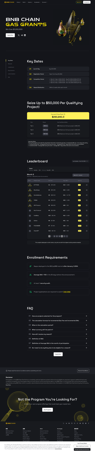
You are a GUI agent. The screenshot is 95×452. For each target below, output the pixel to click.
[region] (47, 446)
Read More (8, 385)
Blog (75, 431)
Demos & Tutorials (44, 431)
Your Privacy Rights (82, 443)
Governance (60, 438)
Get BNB (25, 432)
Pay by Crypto (26, 440)
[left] (49, 236)
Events (58, 431)
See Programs (47, 409)
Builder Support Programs (63, 436)
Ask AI (78, 2)
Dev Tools (42, 436)
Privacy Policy (77, 438)
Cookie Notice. (58, 448)
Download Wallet (27, 431)
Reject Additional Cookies (82, 446)
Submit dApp (43, 438)
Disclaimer (76, 440)
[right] (67, 236)
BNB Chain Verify (78, 434)
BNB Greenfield (9, 432)
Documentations (44, 432)
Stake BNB (25, 434)
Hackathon (59, 432)
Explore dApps (26, 438)
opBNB (7, 434)
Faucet (41, 434)
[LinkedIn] (25, 35)
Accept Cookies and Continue (82, 449)
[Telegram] (22, 35)
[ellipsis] (62, 236)
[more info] (64, 114)
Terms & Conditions (83, 370)
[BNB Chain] (9, 2)
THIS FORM (66, 292)
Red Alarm (76, 436)
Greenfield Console (44, 440)
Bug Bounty (60, 440)
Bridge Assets (26, 436)
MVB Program (60, 434)
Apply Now (10, 35)
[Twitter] (19, 35)
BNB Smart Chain (10, 431)
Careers (76, 432)
